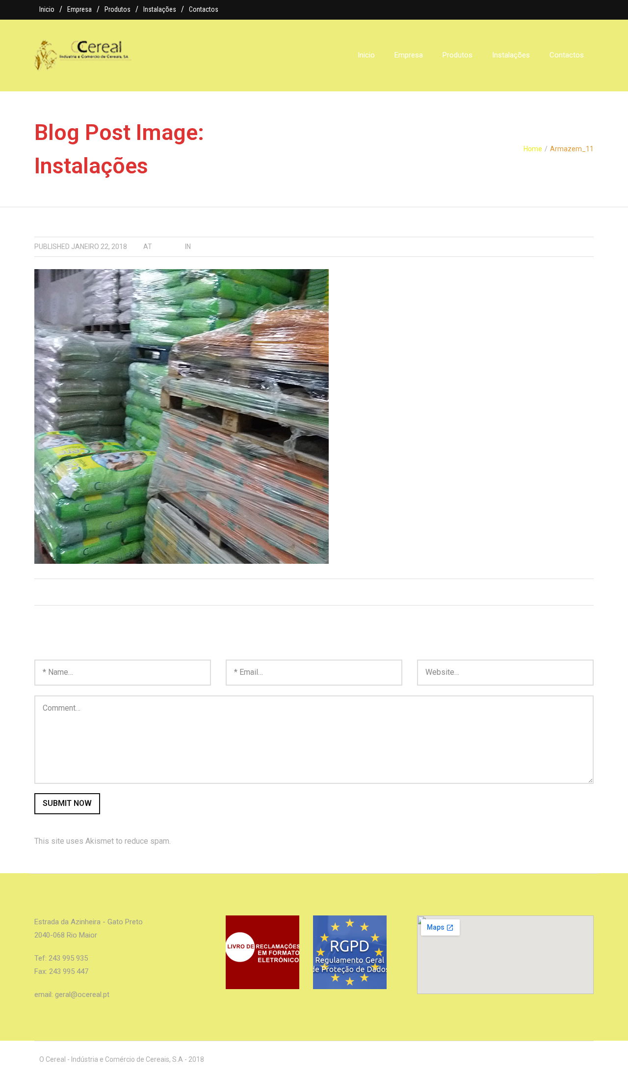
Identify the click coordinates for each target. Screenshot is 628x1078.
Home (532, 149)
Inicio (46, 9)
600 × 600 (168, 246)
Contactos (203, 9)
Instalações (159, 9)
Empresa (79, 9)
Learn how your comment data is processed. (248, 841)
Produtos (118, 9)
